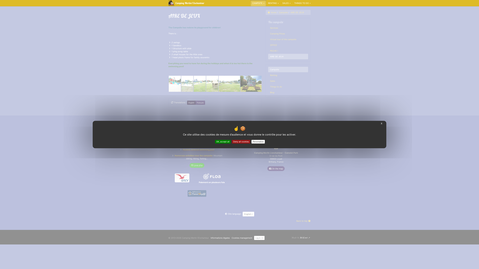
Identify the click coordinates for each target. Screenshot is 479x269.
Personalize (258, 141)
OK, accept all (222, 141)
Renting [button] (272, 3)
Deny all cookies (241, 141)
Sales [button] (285, 3)
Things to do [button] (301, 3)
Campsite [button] (257, 3)
